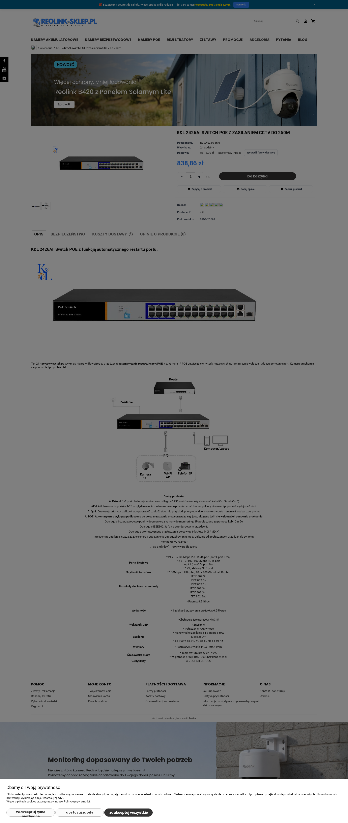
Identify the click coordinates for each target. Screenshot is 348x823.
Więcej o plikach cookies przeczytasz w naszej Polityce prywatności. (48, 801)
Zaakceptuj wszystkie (128, 812)
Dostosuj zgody (79, 812)
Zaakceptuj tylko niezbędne (30, 813)
